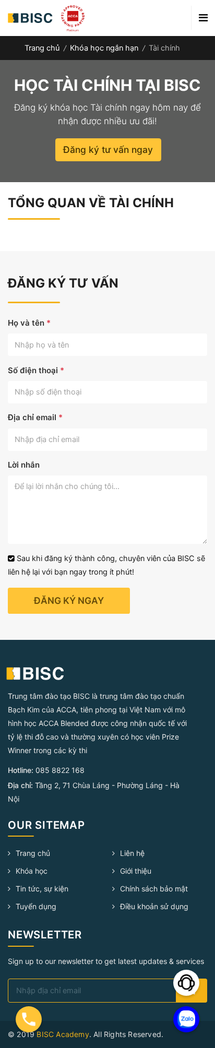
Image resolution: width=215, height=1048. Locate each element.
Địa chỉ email (35, 417)
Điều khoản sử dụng (154, 906)
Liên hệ (132, 853)
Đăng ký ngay (69, 600)
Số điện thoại (36, 370)
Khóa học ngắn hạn (104, 48)
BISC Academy (63, 1034)
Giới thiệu (135, 870)
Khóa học (31, 870)
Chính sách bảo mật (154, 888)
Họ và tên (29, 323)
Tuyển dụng (36, 906)
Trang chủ (42, 48)
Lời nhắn (24, 465)
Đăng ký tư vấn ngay (108, 149)
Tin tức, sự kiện (42, 888)
